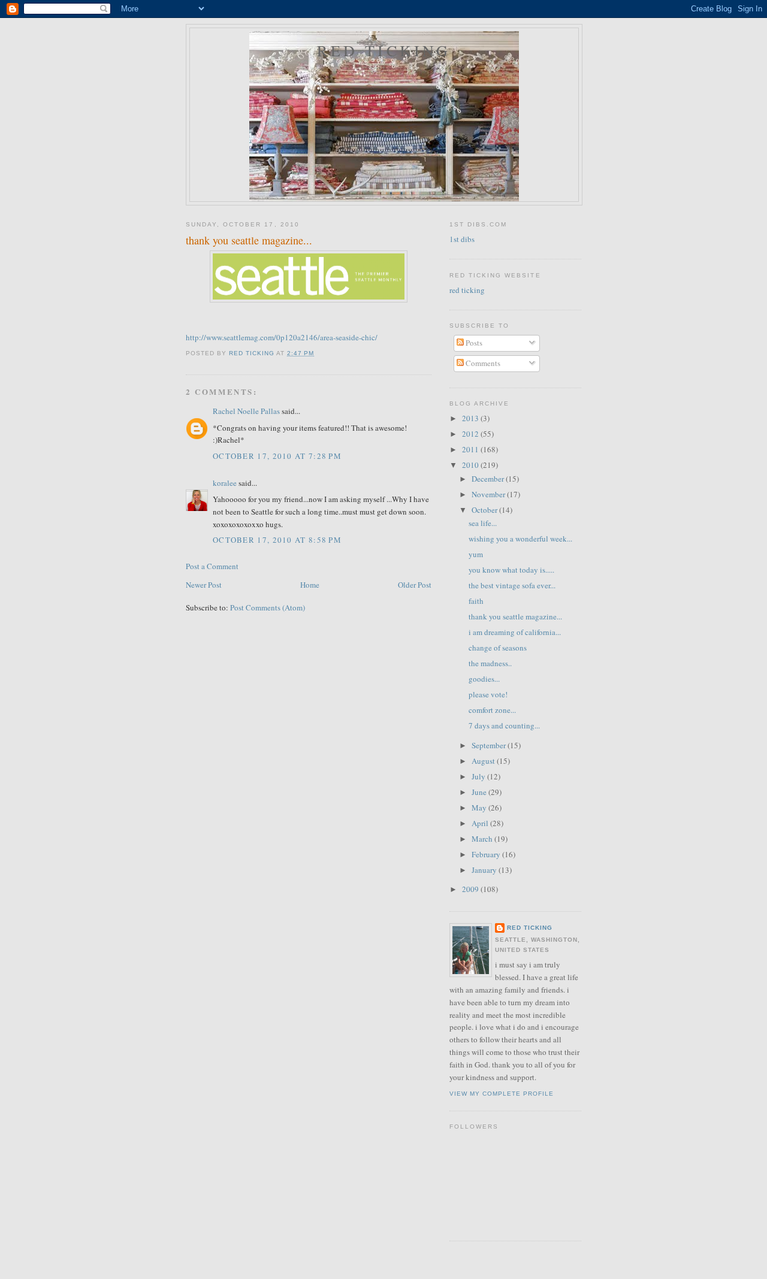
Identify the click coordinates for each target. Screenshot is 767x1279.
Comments (482, 363)
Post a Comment (212, 566)
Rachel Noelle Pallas (246, 411)
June (480, 792)
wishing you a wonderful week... (520, 538)
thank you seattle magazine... (515, 616)
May (480, 807)
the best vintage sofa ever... (512, 585)
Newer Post (204, 584)
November (489, 494)
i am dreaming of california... (515, 632)
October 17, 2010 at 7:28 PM (277, 455)
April (481, 823)
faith (476, 600)
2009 (471, 889)
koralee (225, 482)
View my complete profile (501, 1093)
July (479, 776)
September (490, 745)
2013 (471, 418)
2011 (471, 449)
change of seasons (498, 647)
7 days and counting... (504, 725)
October (485, 509)
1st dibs (462, 239)
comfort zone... (492, 709)
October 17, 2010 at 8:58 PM (277, 539)
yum (476, 554)
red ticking (384, 50)
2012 (471, 433)
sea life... (483, 523)
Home (309, 584)
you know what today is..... (511, 569)
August (484, 760)
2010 (471, 464)
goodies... (484, 678)
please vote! (488, 694)
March (483, 838)
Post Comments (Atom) (267, 607)
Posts (473, 342)
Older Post (414, 584)
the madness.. (490, 663)
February (487, 854)
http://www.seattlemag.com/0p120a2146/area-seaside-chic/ (282, 337)
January (485, 869)
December (489, 478)
